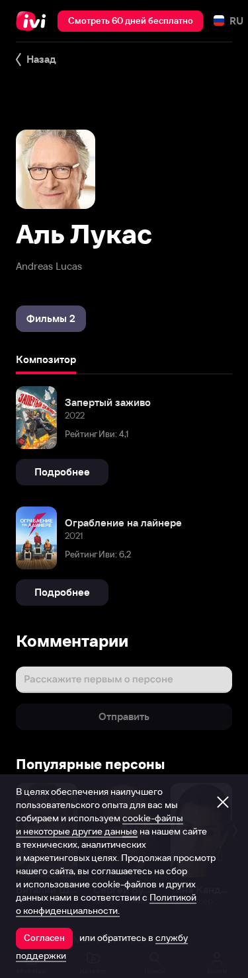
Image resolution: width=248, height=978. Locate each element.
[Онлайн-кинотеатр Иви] (34, 21)
